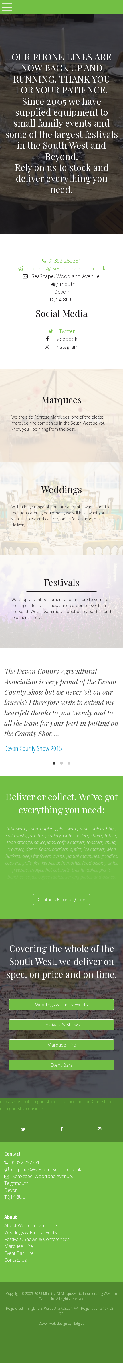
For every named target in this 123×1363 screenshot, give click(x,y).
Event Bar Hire (19, 1253)
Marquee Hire (61, 1045)
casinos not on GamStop (85, 1101)
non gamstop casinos (22, 1108)
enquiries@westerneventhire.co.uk (65, 268)
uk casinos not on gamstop (27, 1101)
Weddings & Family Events (61, 1004)
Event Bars (62, 1065)
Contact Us (15, 1260)
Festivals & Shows (61, 1025)
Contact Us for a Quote (61, 899)
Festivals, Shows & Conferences (37, 1239)
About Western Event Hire (30, 1225)
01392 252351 (64, 260)
